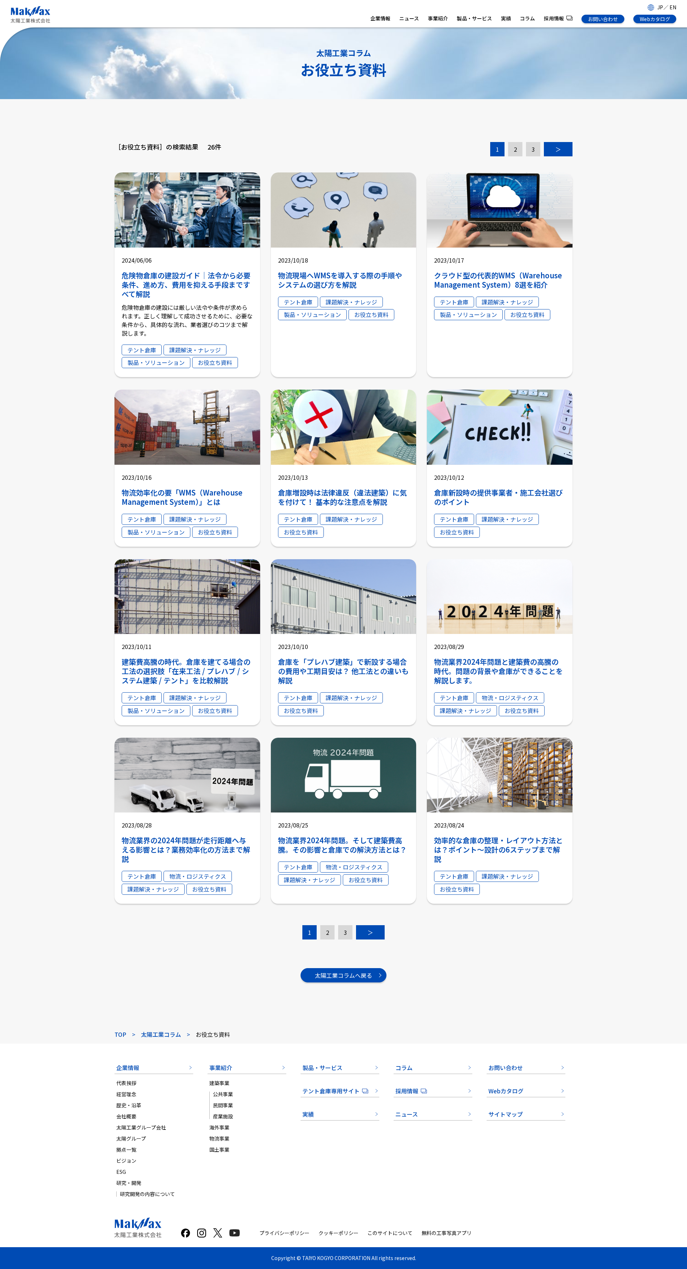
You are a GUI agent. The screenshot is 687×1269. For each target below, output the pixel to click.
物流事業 (219, 1138)
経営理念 (126, 1094)
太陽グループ (131, 1138)
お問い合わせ (603, 19)
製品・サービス (474, 18)
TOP (120, 1034)
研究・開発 (128, 1182)
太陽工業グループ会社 (141, 1127)
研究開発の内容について (147, 1193)
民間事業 (223, 1105)
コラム (527, 18)
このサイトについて (390, 1232)
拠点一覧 (126, 1149)
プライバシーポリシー (284, 1232)
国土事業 (219, 1149)
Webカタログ (655, 19)
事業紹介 (438, 18)
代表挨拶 (126, 1083)
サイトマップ (505, 1114)
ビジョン (126, 1160)
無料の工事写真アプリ (447, 1232)
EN (672, 7)
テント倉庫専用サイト (331, 1091)
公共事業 (223, 1094)
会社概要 (126, 1116)
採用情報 (554, 18)
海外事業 (219, 1127)
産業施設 (223, 1116)
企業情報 (380, 18)
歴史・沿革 (128, 1105)
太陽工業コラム (161, 1034)
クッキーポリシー (338, 1232)
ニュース (409, 18)
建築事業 (219, 1083)
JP (660, 7)
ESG (121, 1171)
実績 (506, 18)
